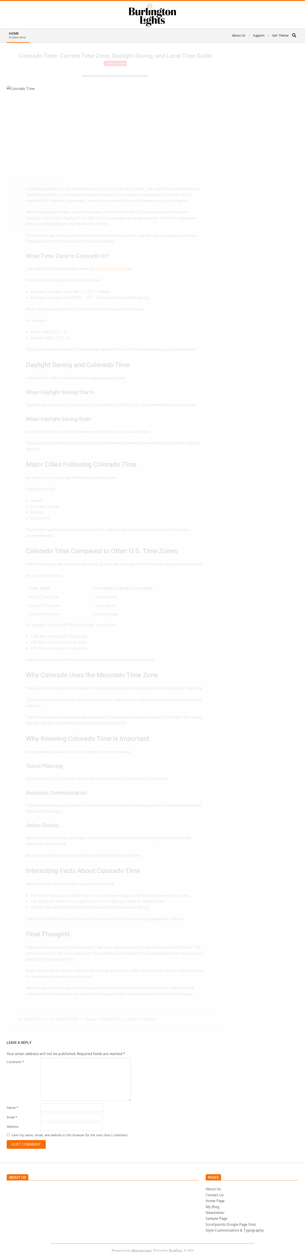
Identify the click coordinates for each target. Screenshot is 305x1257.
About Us (213, 1188)
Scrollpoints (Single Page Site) (231, 1224)
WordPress (175, 1250)
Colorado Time (109, 1019)
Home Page (215, 1200)
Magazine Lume (142, 1250)
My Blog (212, 1206)
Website (13, 1126)
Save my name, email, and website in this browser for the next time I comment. (70, 1135)
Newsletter (215, 1212)
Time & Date (115, 63)
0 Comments (147, 1019)
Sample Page (216, 1218)
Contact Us (215, 1195)
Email (12, 1117)
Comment (15, 1062)
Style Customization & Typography (235, 1230)
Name (12, 1107)
